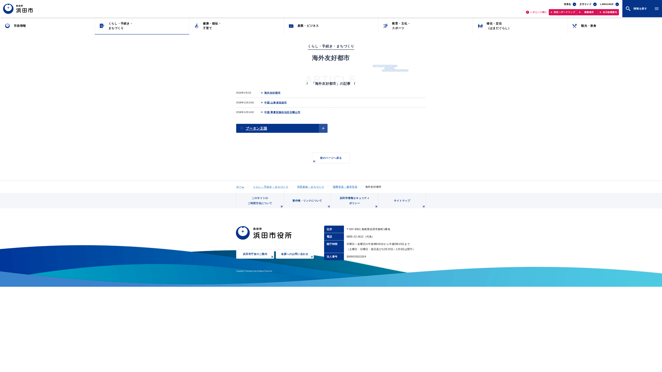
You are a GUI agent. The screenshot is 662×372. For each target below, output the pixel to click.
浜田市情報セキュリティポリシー (355, 201)
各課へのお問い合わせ (294, 253)
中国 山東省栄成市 (275, 102)
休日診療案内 (610, 12)
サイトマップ (402, 200)
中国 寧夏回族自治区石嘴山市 (282, 112)
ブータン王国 (256, 128)
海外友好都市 (272, 92)
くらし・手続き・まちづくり (270, 186)
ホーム (240, 186)
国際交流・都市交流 (345, 186)
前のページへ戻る (331, 157)
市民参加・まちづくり (310, 186)
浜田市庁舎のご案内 (255, 253)
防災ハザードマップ (564, 12)
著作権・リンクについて (307, 200)
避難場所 (589, 12)
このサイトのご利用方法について (260, 201)
